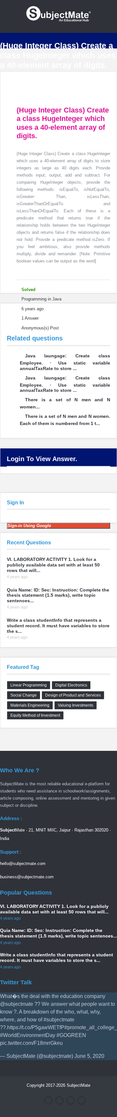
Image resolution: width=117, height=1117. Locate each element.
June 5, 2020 (89, 1056)
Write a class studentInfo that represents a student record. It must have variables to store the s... (58, 626)
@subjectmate (16, 1004)
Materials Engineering (29, 705)
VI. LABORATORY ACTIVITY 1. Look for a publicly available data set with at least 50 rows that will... (53, 565)
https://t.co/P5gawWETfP (35, 1027)
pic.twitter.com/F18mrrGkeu (31, 1043)
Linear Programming (28, 685)
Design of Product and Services (73, 695)
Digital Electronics (71, 685)
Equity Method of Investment (35, 715)
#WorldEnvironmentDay (27, 1035)
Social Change (23, 695)
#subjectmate (59, 1019)
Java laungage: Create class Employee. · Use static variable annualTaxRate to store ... (65, 362)
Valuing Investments (75, 705)
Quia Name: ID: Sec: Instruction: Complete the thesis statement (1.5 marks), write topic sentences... (58, 595)
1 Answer (30, 318)
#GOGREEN (71, 1035)
